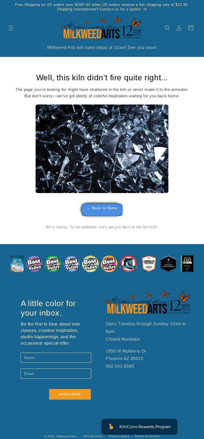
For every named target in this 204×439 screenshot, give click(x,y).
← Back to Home (102, 208)
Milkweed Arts (67, 436)
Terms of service (147, 436)
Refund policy (93, 436)
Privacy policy (119, 436)
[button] (11, 28)
